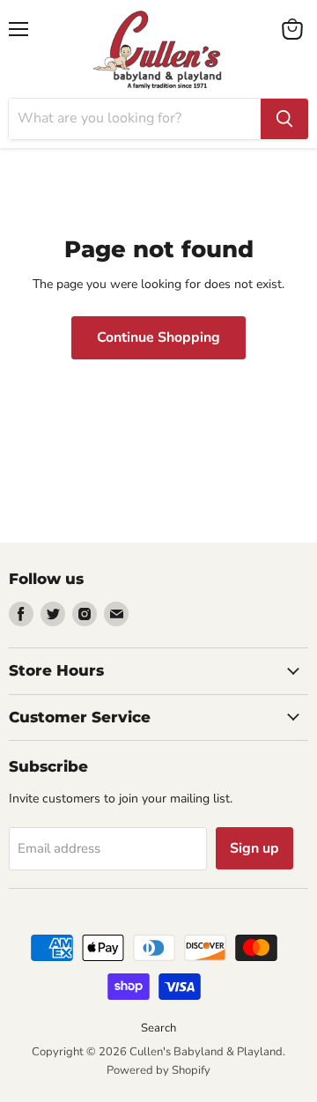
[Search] (284, 119)
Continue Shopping (158, 337)
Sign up (254, 848)
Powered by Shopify (158, 1070)
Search (158, 1028)
